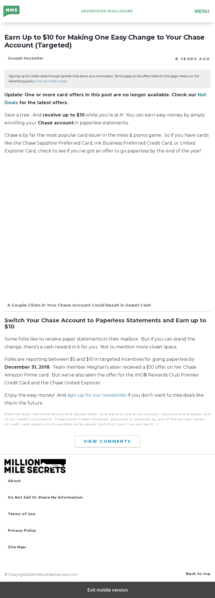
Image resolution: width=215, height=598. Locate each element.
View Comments (107, 441)
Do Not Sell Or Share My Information (45, 497)
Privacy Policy (22, 530)
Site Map (17, 547)
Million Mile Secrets (15, 12)
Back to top (198, 573)
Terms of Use (21, 514)
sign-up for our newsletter (97, 395)
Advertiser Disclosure (107, 11)
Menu (202, 11)
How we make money (51, 81)
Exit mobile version (107, 590)
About (14, 480)
